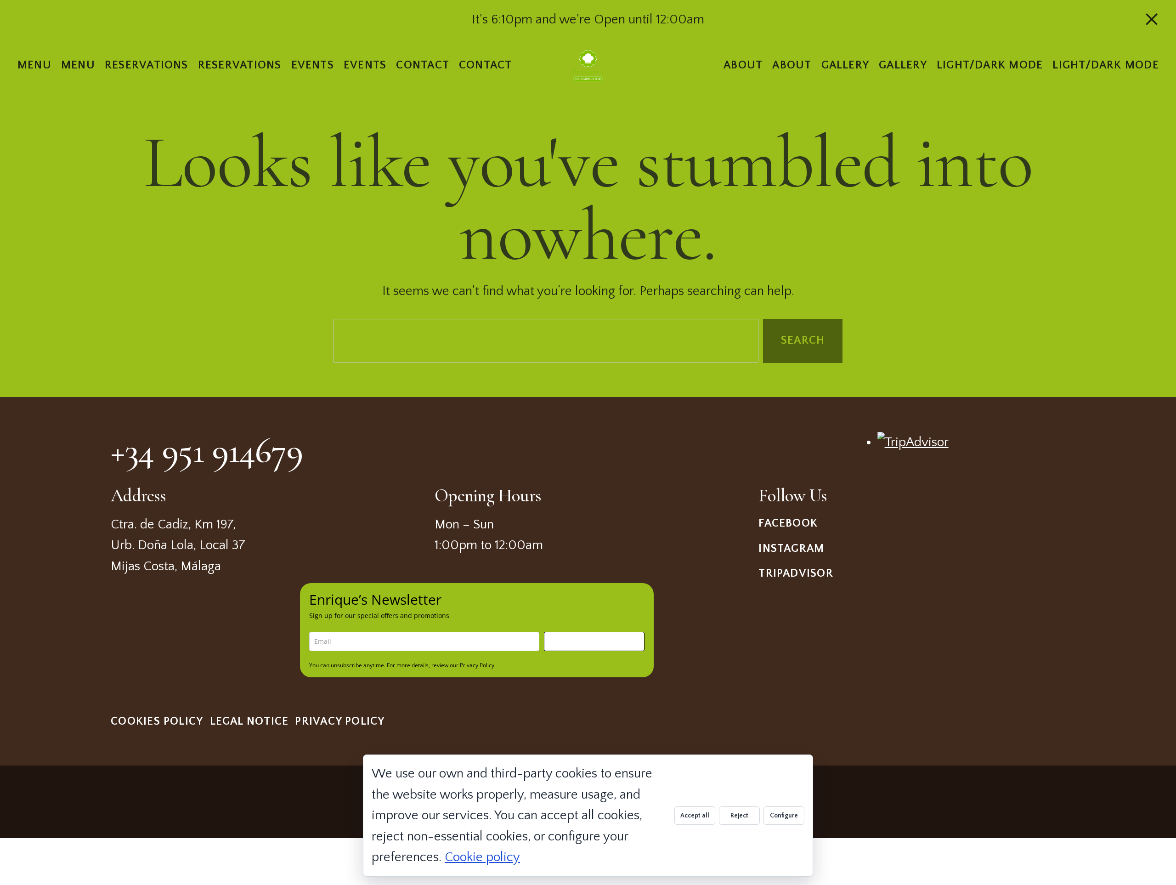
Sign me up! (594, 641)
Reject (739, 815)
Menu (34, 65)
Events (312, 65)
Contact (422, 65)
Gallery (845, 65)
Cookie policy (482, 857)
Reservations (146, 65)
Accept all (694, 815)
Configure (784, 815)
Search (803, 340)
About (743, 65)
